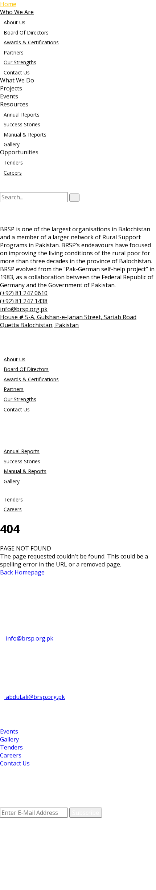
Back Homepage (22, 572)
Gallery (12, 144)
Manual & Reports (25, 134)
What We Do (17, 80)
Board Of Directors (26, 32)
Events (9, 96)
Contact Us (17, 72)
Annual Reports (22, 114)
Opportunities (19, 152)
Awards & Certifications (31, 42)
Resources (14, 104)
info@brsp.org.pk (28, 638)
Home (8, 4)
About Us (14, 22)
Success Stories (22, 124)
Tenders (13, 162)
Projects (11, 88)
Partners (14, 52)
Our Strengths (20, 62)
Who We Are (17, 12)
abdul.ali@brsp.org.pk (34, 697)
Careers (13, 172)
